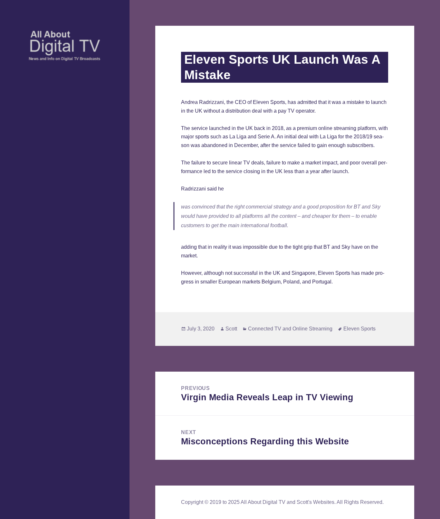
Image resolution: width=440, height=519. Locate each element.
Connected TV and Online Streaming (290, 328)
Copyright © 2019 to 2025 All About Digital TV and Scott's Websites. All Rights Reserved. (282, 502)
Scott (231, 328)
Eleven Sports (359, 328)
